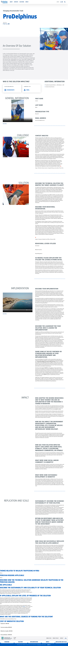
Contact (61, 638)
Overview (6, 642)
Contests (16, 1)
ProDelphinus (20, 16)
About (11, 1)
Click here (39, 644)
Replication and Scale (61, 642)
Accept (48, 644)
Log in (58, 1)
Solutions (22, 1)
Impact (26, 1)
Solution (20, 642)
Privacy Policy (56, 638)
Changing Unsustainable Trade (13, 11)
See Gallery (5, 123)
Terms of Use (48, 638)
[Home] (4, 2)
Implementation (34, 642)
